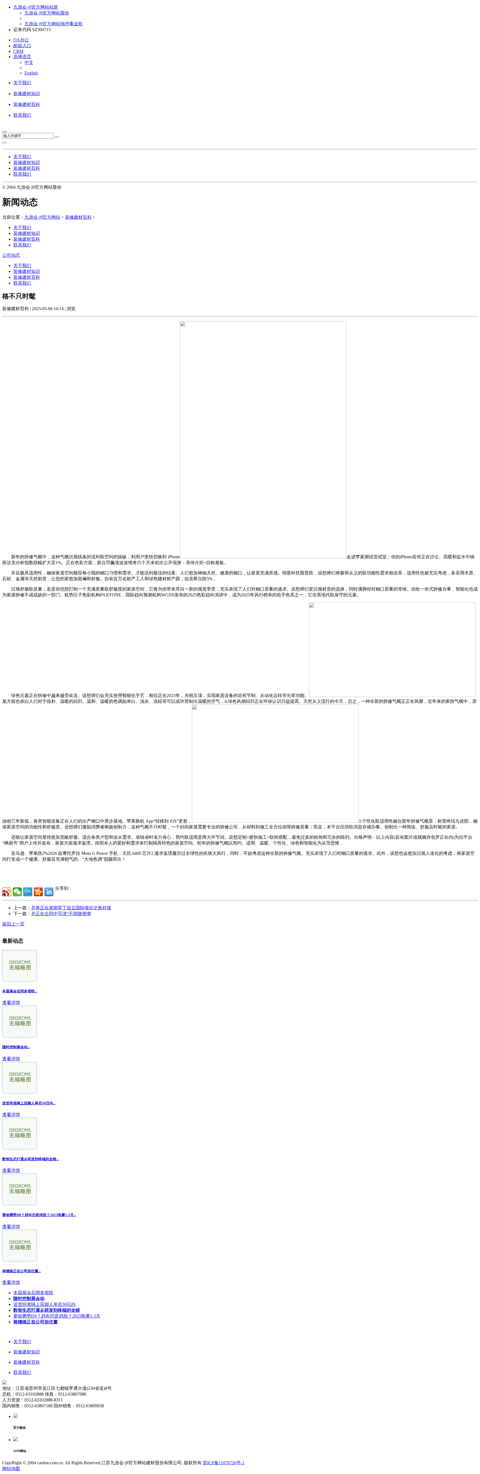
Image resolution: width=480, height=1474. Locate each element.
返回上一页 (13, 924)
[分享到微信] (17, 891)
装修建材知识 (26, 93)
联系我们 (22, 115)
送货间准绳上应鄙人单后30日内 (44, 1304)
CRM (18, 51)
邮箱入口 (22, 45)
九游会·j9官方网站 (42, 217)
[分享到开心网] (38, 891)
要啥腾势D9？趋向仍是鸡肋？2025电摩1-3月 (56, 1316)
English (31, 73)
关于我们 (22, 82)
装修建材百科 (26, 104)
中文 (28, 62)
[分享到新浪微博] (6, 891)
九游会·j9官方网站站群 (35, 7)
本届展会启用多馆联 (33, 1292)
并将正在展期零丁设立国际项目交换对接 (71, 907)
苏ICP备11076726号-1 (223, 1462)
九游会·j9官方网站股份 (46, 13)
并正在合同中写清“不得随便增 (61, 913)
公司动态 (11, 255)
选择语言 (22, 56)
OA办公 (21, 40)
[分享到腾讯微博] (27, 891)
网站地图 (11, 1468)
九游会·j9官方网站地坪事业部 (53, 23)
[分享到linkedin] (48, 891)
